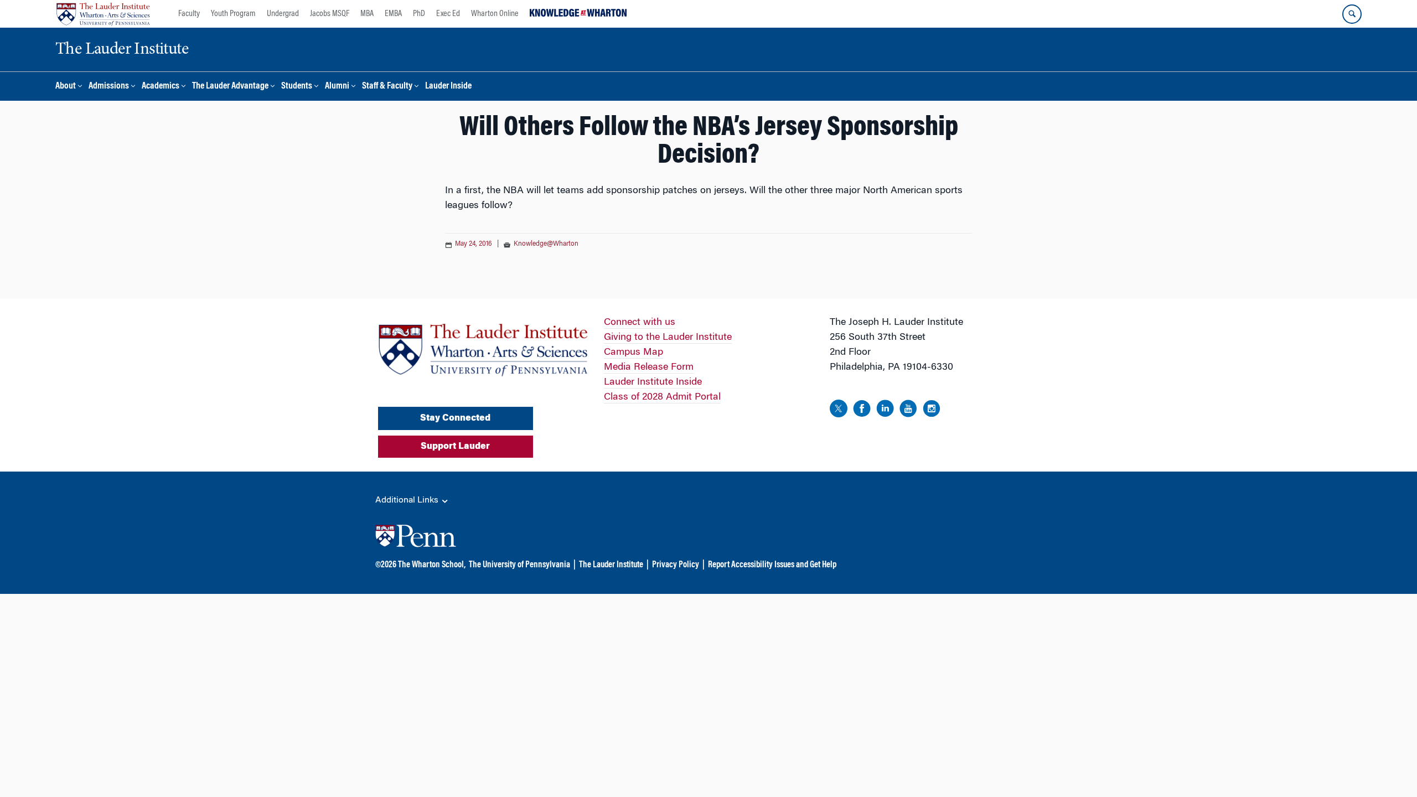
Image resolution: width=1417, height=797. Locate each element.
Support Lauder (455, 446)
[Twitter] (838, 411)
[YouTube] (908, 411)
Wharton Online (495, 13)
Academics (160, 86)
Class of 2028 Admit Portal (662, 397)
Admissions (109, 86)
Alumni (337, 86)
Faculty (189, 13)
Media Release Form (649, 367)
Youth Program (233, 13)
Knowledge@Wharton (546, 244)
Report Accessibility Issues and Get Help (772, 565)
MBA (367, 13)
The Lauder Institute (611, 565)
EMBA (393, 13)
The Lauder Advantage (230, 86)
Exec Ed (448, 13)
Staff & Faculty (387, 86)
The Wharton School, (432, 565)
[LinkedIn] (885, 411)
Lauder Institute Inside (653, 382)
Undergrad (283, 13)
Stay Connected (455, 418)
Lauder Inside (448, 86)
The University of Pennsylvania (519, 565)
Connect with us (639, 323)
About (65, 86)
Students (296, 86)
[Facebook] (862, 411)
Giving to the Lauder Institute (668, 338)
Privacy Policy (675, 565)
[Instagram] (931, 411)
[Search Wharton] (1352, 14)
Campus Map (633, 353)
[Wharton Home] (103, 14)
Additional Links (408, 500)
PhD (419, 13)
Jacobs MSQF (329, 13)
